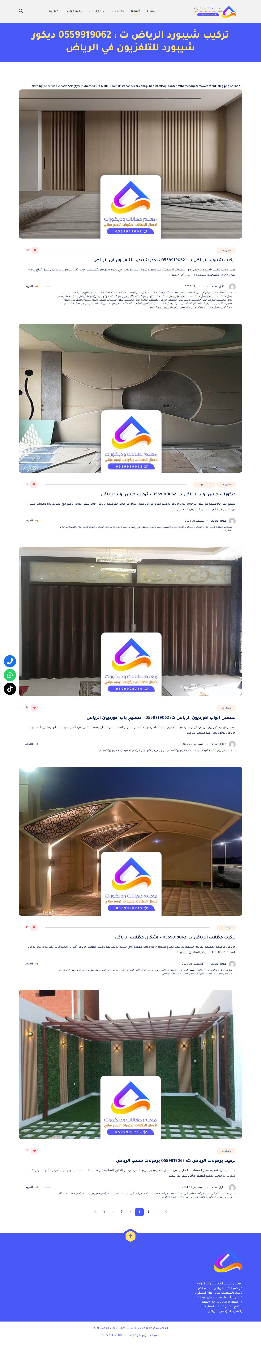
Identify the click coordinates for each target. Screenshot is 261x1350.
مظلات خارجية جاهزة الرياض (206, 974)
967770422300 (112, 1335)
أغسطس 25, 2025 (193, 744)
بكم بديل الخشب (79, 296)
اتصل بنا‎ (54, 11)
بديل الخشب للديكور (136, 296)
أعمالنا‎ (135, 11)
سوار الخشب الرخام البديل (196, 303)
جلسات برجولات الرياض (139, 970)
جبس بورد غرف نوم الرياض (112, 527)
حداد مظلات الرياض (112, 970)
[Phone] (10, 661)
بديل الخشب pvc (153, 292)
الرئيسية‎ (152, 11)
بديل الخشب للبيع (72, 292)
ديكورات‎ (98, 11)
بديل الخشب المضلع (97, 292)
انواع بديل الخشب (174, 292)
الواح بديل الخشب (197, 292)
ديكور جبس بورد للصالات (80, 527)
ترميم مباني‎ (74, 11)
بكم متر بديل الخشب (204, 300)
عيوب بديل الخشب (104, 303)
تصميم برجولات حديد (166, 970)
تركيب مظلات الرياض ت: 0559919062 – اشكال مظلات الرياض (175, 938)
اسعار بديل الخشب (220, 292)
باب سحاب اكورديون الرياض (182, 750)
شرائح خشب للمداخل (130, 303)
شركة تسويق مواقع (145, 1335)
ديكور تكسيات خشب (111, 300)
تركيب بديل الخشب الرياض (174, 300)
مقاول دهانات (218, 286)
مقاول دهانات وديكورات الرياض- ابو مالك (122, 1328)
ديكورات (226, 250)
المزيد (29, 286)
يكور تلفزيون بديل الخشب (163, 307)
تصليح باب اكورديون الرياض (114, 750)
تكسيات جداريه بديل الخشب (141, 300)
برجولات (226, 927)
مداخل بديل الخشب (191, 307)
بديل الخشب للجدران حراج (190, 296)
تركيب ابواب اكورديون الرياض (148, 750)
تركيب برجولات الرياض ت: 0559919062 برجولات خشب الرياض (176, 1161)
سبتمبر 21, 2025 (194, 286)
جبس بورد (204, 484)
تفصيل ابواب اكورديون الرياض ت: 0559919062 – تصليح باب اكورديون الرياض (161, 718)
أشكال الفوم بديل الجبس (178, 527)
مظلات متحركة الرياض (175, 974)
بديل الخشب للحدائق (161, 296)
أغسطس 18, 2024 (193, 1187)
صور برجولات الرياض (88, 970)
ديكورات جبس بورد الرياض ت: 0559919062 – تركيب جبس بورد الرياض (168, 495)
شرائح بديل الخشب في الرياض (162, 303)
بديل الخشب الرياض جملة (126, 292)
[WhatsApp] (10, 675)
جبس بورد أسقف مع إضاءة (145, 527)
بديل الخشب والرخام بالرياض (106, 296)
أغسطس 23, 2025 (193, 964)
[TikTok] (10, 689)
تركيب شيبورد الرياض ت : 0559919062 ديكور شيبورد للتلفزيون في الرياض (164, 260)
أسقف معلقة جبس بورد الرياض (213, 527)
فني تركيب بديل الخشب (78, 303)
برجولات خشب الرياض (192, 970)
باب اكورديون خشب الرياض (216, 750)
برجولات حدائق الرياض (219, 970)
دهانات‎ (119, 11)
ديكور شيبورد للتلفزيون (84, 300)
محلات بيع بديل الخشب (218, 307)
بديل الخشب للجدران (219, 296)
